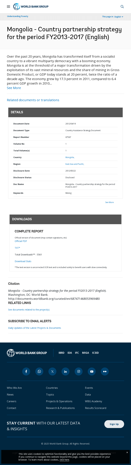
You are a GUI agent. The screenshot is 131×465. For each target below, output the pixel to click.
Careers (11, 401)
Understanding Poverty (17, 16)
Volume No (18, 144)
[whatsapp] (39, 371)
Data (88, 394)
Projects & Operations (59, 401)
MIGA (85, 353)
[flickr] (105, 371)
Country (17, 157)
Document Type (21, 130)
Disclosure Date (21, 170)
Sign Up (114, 424)
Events (89, 388)
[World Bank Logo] (30, 6)
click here (64, 459)
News (10, 394)
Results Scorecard (95, 408)
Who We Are (14, 388)
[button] (122, 6)
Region (16, 164)
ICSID (95, 353)
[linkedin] (65, 371)
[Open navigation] (8, 6)
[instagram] (79, 371)
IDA (70, 353)
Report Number (21, 137)
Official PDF (21, 241)
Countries (52, 388)
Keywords (18, 193)
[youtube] (92, 371)
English (118, 16)
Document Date (21, 123)
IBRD (61, 353)
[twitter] (52, 371)
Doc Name (18, 184)
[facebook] (26, 371)
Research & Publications (60, 408)
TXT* (17, 247)
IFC (77, 353)
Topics (50, 394)
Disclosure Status (22, 177)
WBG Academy (93, 401)
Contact (11, 408)
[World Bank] (27, 353)
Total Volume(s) (21, 150)
